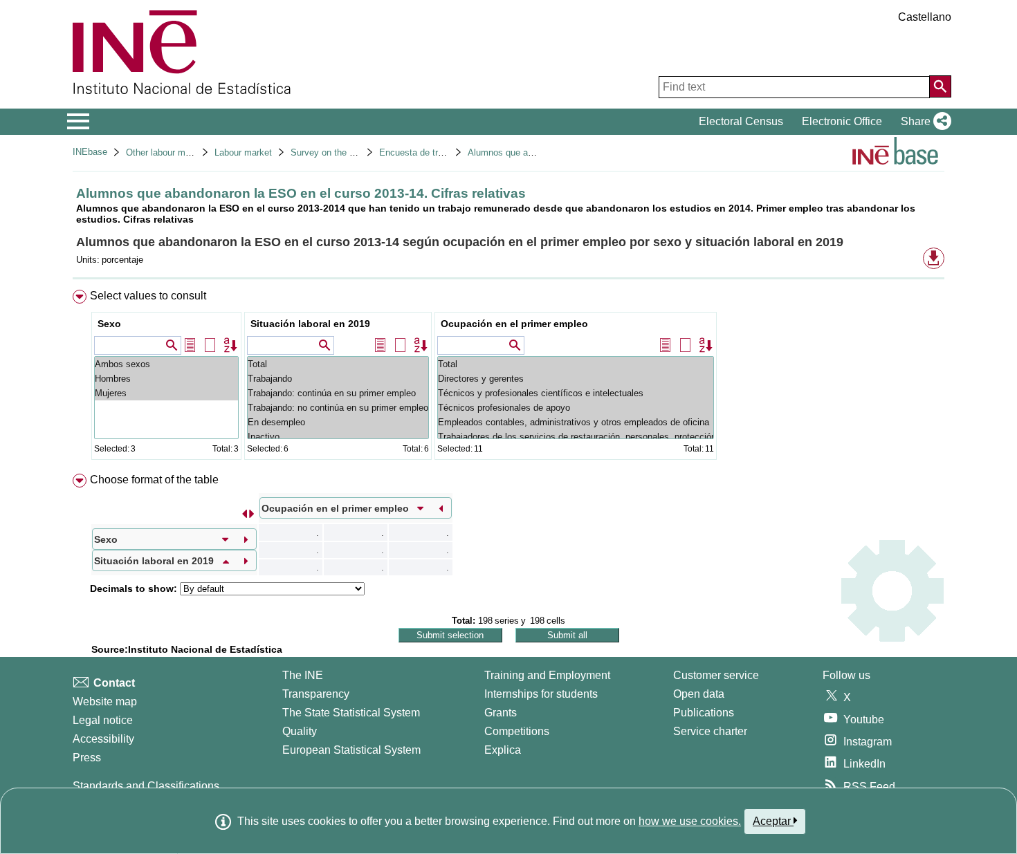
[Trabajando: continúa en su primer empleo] (338, 393)
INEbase (90, 152)
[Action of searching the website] (940, 86)
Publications (703, 712)
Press (87, 757)
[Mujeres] (166, 393)
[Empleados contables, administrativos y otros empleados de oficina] (575, 422)
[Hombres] (166, 378)
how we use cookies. (690, 821)
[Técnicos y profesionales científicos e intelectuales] (575, 393)
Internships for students (541, 694)
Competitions (516, 731)
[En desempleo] (338, 422)
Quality (299, 731)
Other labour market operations (188, 152)
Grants (500, 712)
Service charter (710, 731)
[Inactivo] (338, 436)
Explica (502, 750)
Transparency (315, 694)
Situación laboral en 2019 (310, 323)
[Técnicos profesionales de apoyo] (575, 407)
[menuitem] (508, 377)
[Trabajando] (338, 378)
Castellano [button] (924, 17)
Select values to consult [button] (148, 295)
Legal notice (103, 720)
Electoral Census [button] (741, 121)
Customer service (716, 675)
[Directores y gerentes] (575, 378)
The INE (302, 675)
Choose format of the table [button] (154, 479)
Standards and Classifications (146, 786)
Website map (105, 701)
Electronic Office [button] (842, 121)
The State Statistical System (351, 712)
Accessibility (103, 739)
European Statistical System (351, 750)
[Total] (338, 364)
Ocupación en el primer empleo (514, 323)
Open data (698, 694)
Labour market (243, 152)
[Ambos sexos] (166, 364)
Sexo (109, 323)
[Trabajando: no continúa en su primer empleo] (338, 407)
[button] (923, 121)
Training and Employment (547, 675)
